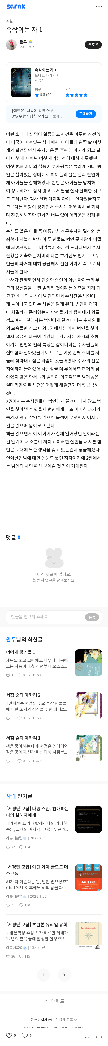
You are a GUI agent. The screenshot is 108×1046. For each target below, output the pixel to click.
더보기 (99, 7)
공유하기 (99, 1036)
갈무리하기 (87, 1036)
